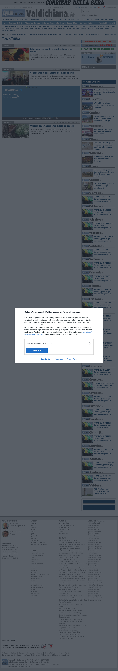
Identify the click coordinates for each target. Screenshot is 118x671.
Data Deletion (46, 359)
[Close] (99, 312)
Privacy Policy (72, 359)
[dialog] (59, 335)
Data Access (59, 359)
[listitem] (59, 343)
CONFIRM (36, 350)
